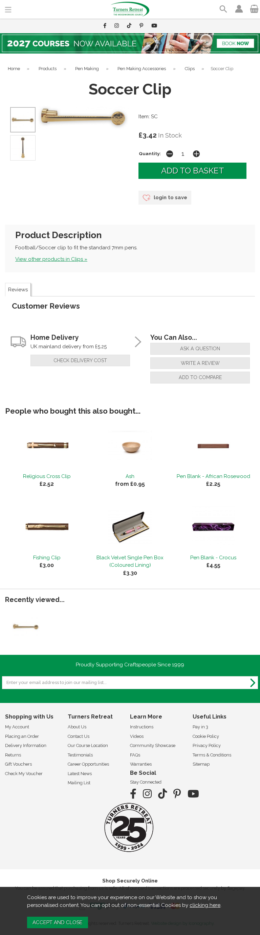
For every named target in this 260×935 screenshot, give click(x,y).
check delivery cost (80, 360)
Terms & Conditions (212, 754)
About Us (77, 726)
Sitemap (201, 764)
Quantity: (150, 153)
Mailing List (79, 782)
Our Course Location (88, 745)
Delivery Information (25, 745)
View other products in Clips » (51, 259)
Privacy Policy (207, 745)
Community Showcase (152, 745)
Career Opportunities (88, 764)
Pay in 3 (200, 726)
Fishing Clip (47, 558)
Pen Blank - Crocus (213, 558)
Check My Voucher (24, 773)
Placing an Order (22, 736)
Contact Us (78, 736)
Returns (13, 754)
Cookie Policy (206, 736)
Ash (130, 476)
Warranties (141, 764)
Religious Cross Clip (47, 476)
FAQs (135, 754)
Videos (137, 736)
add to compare (200, 377)
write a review (200, 363)
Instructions (141, 726)
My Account (17, 726)
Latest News (80, 773)
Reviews (18, 290)
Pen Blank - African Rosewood (213, 476)
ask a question (200, 348)
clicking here (205, 905)
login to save (169, 197)
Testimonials (80, 754)
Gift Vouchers (18, 764)
